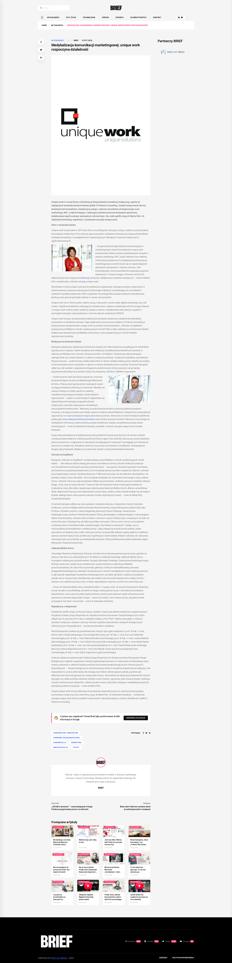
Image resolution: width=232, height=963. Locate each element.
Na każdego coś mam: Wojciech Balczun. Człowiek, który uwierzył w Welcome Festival (62, 844)
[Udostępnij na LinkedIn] (41, 58)
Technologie (89, 17)
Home (44, 25)
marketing (76, 742)
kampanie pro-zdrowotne (65, 733)
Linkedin (152, 941)
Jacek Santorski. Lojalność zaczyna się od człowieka (139, 897)
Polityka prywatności (183, 958)
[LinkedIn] (149, 733)
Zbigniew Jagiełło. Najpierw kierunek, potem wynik (86, 897)
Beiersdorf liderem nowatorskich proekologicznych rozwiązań (135, 807)
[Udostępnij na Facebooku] (41, 42)
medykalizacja (60, 747)
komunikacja (59, 742)
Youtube (188, 941)
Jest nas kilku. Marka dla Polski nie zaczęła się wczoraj (113, 842)
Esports (119, 17)
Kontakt (157, 17)
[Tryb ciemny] (187, 17)
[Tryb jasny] (179, 17)
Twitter (170, 941)
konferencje (83, 278)
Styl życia (71, 17)
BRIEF (76, 40)
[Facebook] (143, 733)
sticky (76, 747)
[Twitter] (146, 733)
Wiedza (105, 17)
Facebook (133, 941)
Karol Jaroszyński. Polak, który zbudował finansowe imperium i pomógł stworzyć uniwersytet (88, 872)
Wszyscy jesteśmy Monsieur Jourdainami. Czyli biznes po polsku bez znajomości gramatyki (114, 872)
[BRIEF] (116, 8)
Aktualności (53, 17)
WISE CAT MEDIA (59, 958)
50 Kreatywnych (138, 17)
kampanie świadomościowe (66, 738)
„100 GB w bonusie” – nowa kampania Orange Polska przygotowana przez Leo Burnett (72, 807)
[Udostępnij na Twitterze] (41, 50)
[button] (42, 17)
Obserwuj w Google (135, 718)
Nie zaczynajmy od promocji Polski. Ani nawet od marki (61, 869)
